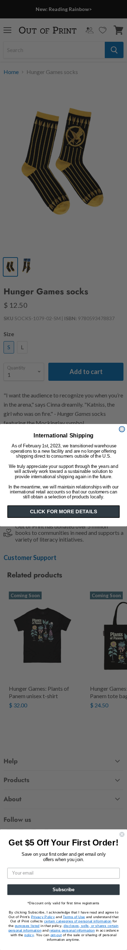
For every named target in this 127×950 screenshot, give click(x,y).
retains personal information (72, 930)
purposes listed (27, 926)
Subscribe (63, 889)
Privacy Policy (43, 917)
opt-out (56, 935)
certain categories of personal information (77, 921)
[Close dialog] (122, 429)
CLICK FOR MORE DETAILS (63, 511)
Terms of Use (74, 917)
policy (29, 935)
